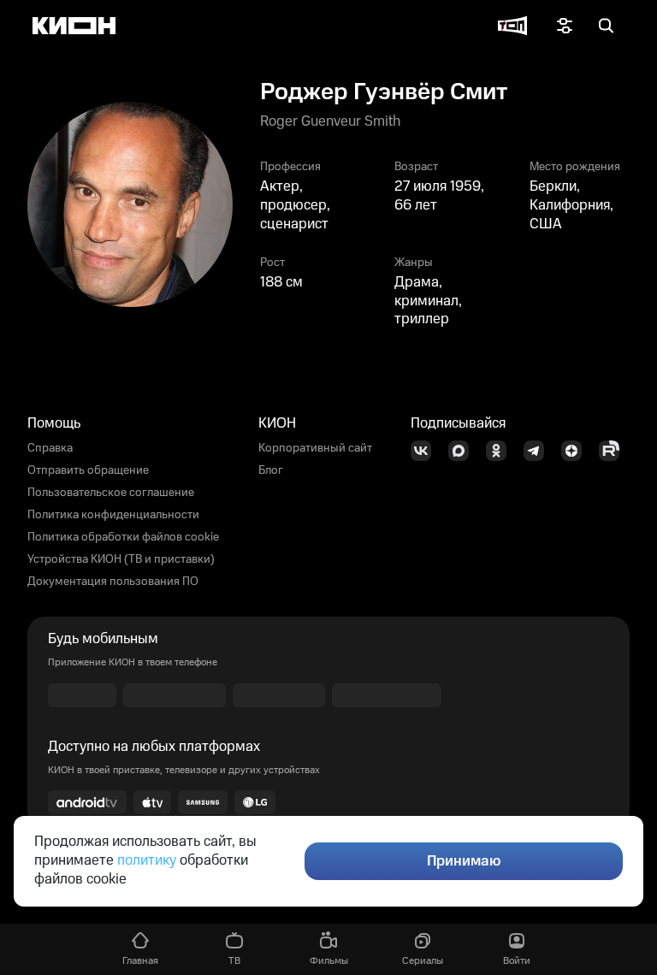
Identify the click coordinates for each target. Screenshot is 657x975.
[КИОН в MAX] (463, 450)
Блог (270, 470)
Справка (50, 448)
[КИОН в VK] (426, 450)
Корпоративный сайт (315, 448)
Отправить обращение (88, 470)
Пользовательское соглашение (110, 492)
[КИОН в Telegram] (539, 450)
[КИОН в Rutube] (614, 450)
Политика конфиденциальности (113, 515)
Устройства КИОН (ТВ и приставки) (121, 559)
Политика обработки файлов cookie (123, 537)
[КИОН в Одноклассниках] (501, 450)
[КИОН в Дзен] (576, 450)
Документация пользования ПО (112, 581)
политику (146, 860)
